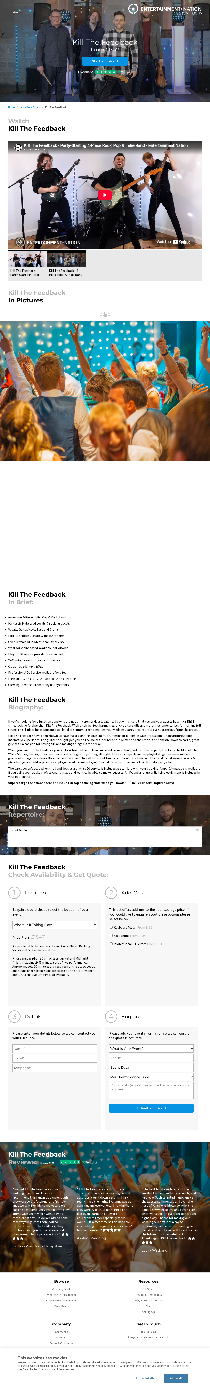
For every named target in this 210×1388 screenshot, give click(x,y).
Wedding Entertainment (61, 1295)
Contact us (61, 1332)
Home (11, 107)
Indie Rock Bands (30, 107)
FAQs (148, 1289)
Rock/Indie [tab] (19, 830)
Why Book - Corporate (148, 1300)
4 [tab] (111, 1270)
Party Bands (61, 1306)
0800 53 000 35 (148, 1332)
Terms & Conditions (61, 1343)
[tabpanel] (40, 1217)
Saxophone (129, 936)
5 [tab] (117, 1270)
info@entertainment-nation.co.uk (148, 1337)
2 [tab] (99, 1270)
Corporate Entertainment (61, 1300)
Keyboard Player (132, 927)
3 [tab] (105, 1270)
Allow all (176, 1378)
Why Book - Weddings (148, 1295)
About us (61, 1337)
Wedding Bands (61, 1289)
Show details (145, 1378)
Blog (148, 1306)
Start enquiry (103, 61)
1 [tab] (93, 1270)
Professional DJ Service (137, 944)
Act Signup (148, 1312)
